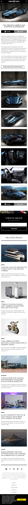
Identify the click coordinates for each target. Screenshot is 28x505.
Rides (2, 301)
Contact (14, 485)
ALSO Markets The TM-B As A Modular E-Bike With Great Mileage (13, 417)
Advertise (14, 487)
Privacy (14, 490)
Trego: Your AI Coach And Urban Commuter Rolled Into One (12, 306)
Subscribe (14, 228)
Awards (14, 492)
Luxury (3, 449)
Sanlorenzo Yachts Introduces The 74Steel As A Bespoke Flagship (13, 454)
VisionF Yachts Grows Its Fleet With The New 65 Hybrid (14, 269)
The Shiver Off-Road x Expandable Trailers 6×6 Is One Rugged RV (12, 380)
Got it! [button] (21, 499)
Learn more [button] (9, 503)
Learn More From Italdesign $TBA (12, 67)
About (14, 483)
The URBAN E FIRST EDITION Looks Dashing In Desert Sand (14, 343)
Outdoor (3, 375)
